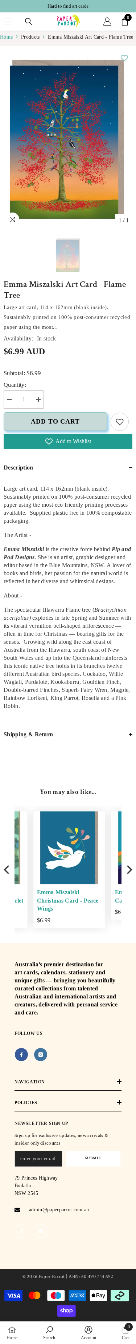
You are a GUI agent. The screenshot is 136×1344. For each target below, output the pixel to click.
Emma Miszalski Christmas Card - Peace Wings (49, 900)
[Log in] (107, 21)
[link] (120, 422)
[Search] (28, 21)
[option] (68, 6)
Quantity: (15, 385)
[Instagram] (41, 1054)
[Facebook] (21, 1054)
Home (6, 37)
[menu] (8, 21)
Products (30, 37)
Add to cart (55, 421)
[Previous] (7, 870)
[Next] (128, 870)
